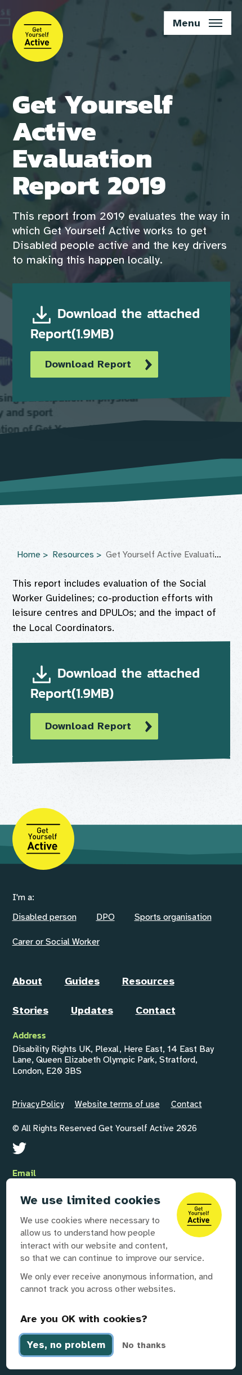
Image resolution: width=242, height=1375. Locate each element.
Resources (73, 554)
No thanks (144, 1345)
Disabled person (44, 917)
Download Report (88, 364)
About (27, 981)
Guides (82, 981)
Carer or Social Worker (56, 941)
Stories (30, 1010)
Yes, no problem (66, 1345)
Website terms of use (117, 1104)
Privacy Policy (38, 1104)
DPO (105, 917)
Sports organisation (173, 917)
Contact (156, 1010)
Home (29, 554)
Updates (92, 1010)
